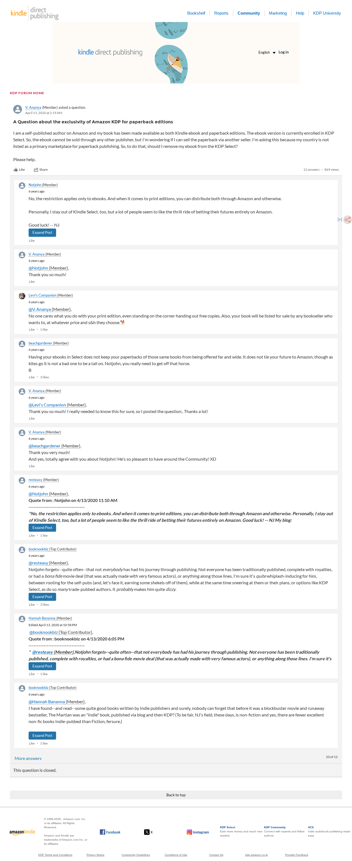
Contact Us (216, 854)
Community (249, 13)
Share (43, 169)
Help (300, 13)
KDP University (327, 13)
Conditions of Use (176, 854)
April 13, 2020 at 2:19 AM (43, 113)
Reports (221, 13)
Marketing (278, 13)
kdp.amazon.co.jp (256, 854)
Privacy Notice (96, 854)
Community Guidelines (136, 854)
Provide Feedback (296, 854)
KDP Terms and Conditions (55, 854)
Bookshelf (196, 13)
